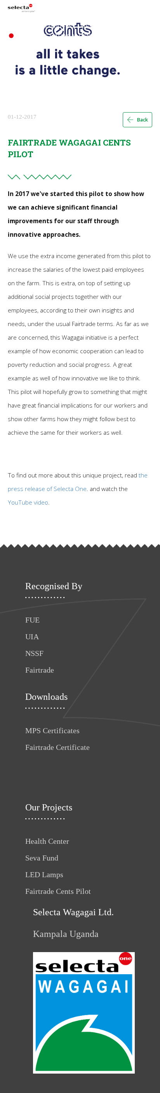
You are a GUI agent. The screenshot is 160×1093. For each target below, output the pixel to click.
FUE (32, 620)
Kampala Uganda (66, 934)
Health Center (47, 841)
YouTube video (28, 502)
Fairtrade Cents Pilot (58, 891)
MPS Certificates (52, 730)
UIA (32, 636)
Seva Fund (41, 858)
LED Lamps (44, 874)
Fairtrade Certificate (57, 747)
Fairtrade (39, 670)
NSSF (34, 653)
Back (142, 119)
